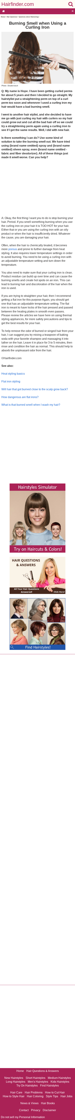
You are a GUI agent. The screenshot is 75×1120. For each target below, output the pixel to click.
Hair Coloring (35, 1096)
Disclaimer (49, 1110)
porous (12, 249)
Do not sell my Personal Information (23, 1117)
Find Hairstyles (49, 1085)
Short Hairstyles (35, 1077)
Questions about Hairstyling (28, 17)
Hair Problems (34, 1092)
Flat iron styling (10, 381)
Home (3, 17)
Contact (24, 1110)
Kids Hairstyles (60, 1081)
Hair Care (16, 1092)
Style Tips (52, 1096)
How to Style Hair (13, 1096)
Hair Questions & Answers (42, 1070)
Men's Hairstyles (38, 1081)
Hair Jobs (66, 1096)
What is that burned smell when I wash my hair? (30, 404)
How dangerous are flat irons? (20, 397)
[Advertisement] (37, 187)
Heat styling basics (13, 373)
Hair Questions (12, 17)
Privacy (35, 1110)
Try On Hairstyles (27, 1085)
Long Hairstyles (15, 1081)
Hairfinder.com (17, 4)
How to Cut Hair (55, 1092)
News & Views (29, 1103)
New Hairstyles (13, 1077)
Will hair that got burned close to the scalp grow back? (34, 389)
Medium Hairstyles (59, 1077)
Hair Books (48, 1103)
